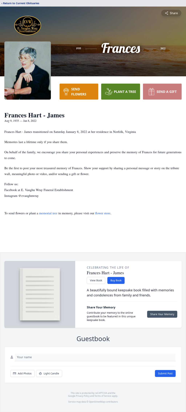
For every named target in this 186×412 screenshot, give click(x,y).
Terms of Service (102, 395)
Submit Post (165, 373)
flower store (102, 213)
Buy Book (116, 280)
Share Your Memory (162, 314)
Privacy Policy (83, 395)
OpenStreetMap (97, 401)
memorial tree (48, 213)
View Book (96, 280)
